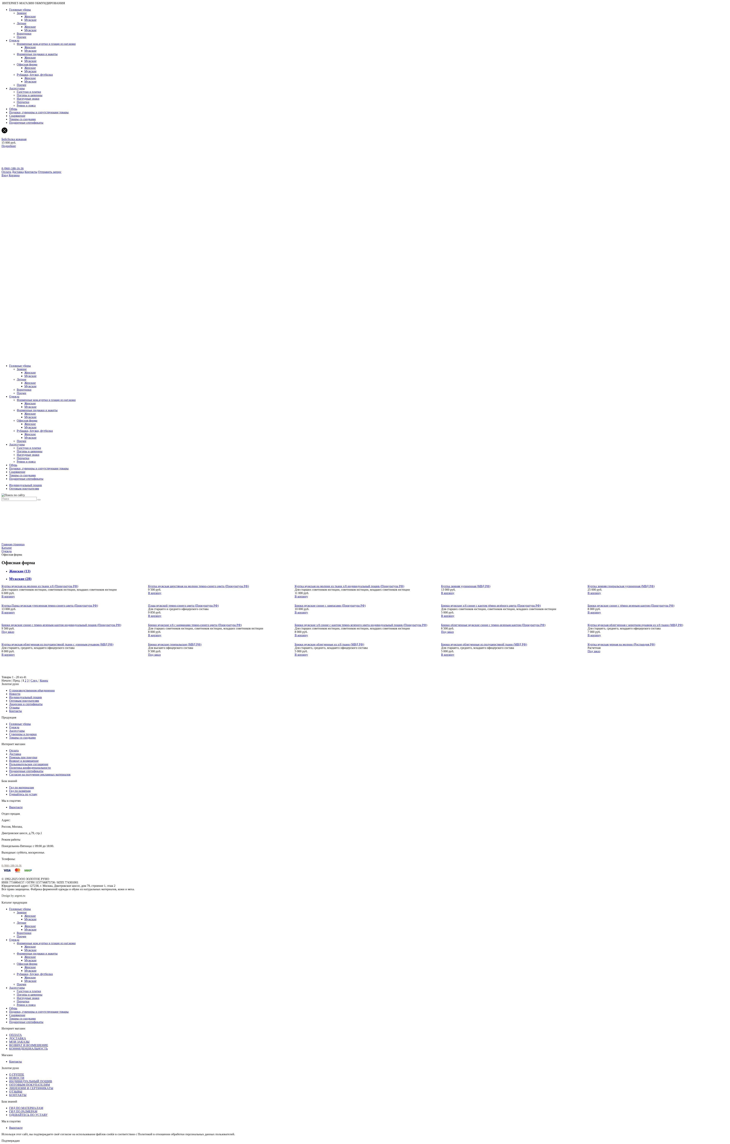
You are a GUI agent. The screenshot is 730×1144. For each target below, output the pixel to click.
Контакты (31, 171)
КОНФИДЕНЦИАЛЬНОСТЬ (28, 1048)
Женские (30, 16)
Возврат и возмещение (24, 760)
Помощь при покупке (23, 757)
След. (34, 680)
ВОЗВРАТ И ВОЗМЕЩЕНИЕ (28, 1045)
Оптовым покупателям (24, 488)
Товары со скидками (22, 119)
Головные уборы (20, 9)
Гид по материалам (21, 787)
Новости (14, 693)
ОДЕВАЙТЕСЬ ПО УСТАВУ (28, 1114)
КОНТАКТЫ (17, 1095)
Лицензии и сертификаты (26, 704)
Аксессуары (17, 88)
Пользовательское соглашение (28, 764)
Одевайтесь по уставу (23, 794)
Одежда (14, 40)
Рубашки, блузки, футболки (35, 74)
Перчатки (23, 102)
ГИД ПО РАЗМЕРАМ (23, 1111)
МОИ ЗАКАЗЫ (19, 1041)
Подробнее (9, 146)
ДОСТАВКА (17, 1038)
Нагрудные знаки (28, 98)
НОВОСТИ (16, 1078)
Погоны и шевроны (29, 95)
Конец (44, 680)
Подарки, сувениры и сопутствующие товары (39, 112)
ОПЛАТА (15, 1035)
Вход (5, 175)
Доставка (18, 171)
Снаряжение (17, 115)
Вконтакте (16, 807)
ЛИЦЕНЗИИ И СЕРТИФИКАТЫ (31, 1088)
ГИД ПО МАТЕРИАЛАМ (26, 1108)
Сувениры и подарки (23, 734)
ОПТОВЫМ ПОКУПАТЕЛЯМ (29, 1084)
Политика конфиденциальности (30, 767)
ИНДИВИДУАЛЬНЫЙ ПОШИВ (30, 1081)
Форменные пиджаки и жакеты (37, 54)
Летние (21, 23)
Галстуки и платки (29, 91)
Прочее (21, 37)
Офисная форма (27, 64)
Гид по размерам (20, 790)
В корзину (8, 596)
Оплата (6, 171)
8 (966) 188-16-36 (13, 168)
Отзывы (14, 707)
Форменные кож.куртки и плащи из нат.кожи (46, 43)
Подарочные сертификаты (26, 122)
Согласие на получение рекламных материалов (40, 774)
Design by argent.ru (14, 895)
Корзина (14, 175)
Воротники (24, 33)
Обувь (13, 109)
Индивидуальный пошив (25, 485)
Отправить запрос (49, 171)
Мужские (30, 19)
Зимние (22, 13)
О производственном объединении (32, 690)
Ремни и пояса (26, 105)
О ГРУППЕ (16, 1074)
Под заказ (8, 631)
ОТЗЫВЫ (15, 1091)
